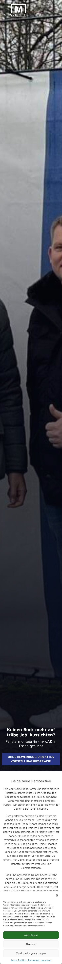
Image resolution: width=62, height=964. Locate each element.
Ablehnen (31, 944)
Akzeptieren (31, 935)
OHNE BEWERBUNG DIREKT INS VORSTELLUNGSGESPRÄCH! (31, 759)
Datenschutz (33, 960)
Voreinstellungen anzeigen (31, 953)
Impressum (46, 960)
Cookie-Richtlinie (19, 960)
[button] (57, 895)
